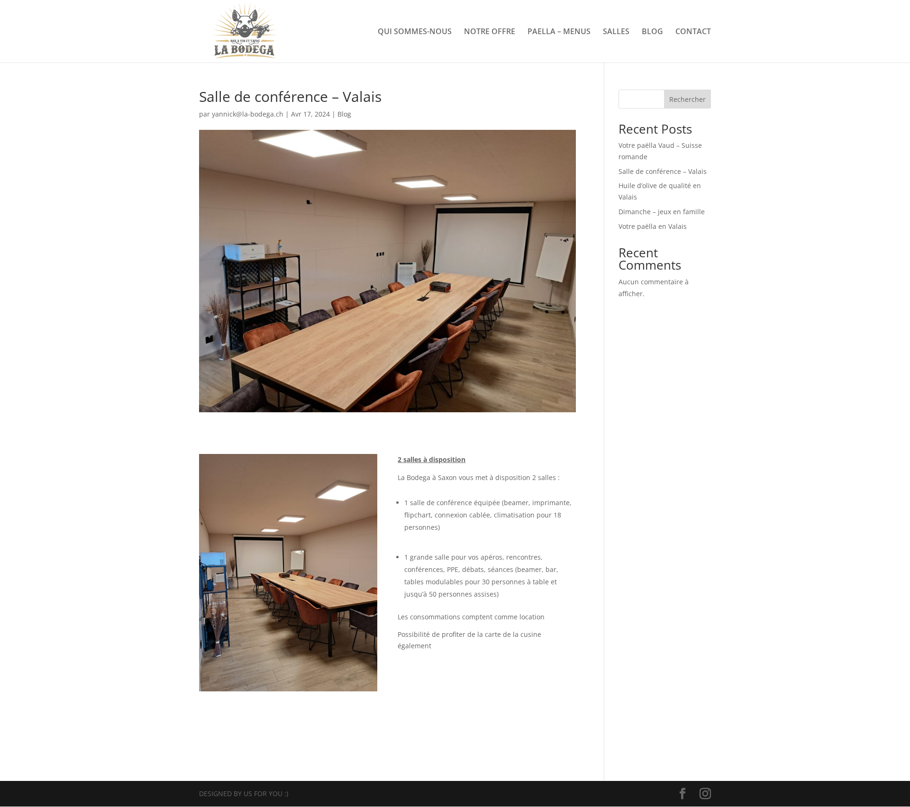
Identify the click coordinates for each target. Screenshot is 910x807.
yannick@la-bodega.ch (247, 113)
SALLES (616, 32)
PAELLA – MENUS (559, 32)
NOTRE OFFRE (489, 32)
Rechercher (687, 99)
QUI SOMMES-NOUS (415, 32)
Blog (344, 113)
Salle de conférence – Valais (663, 171)
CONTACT (693, 32)
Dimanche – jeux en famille (662, 211)
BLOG (652, 32)
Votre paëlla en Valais (653, 226)
